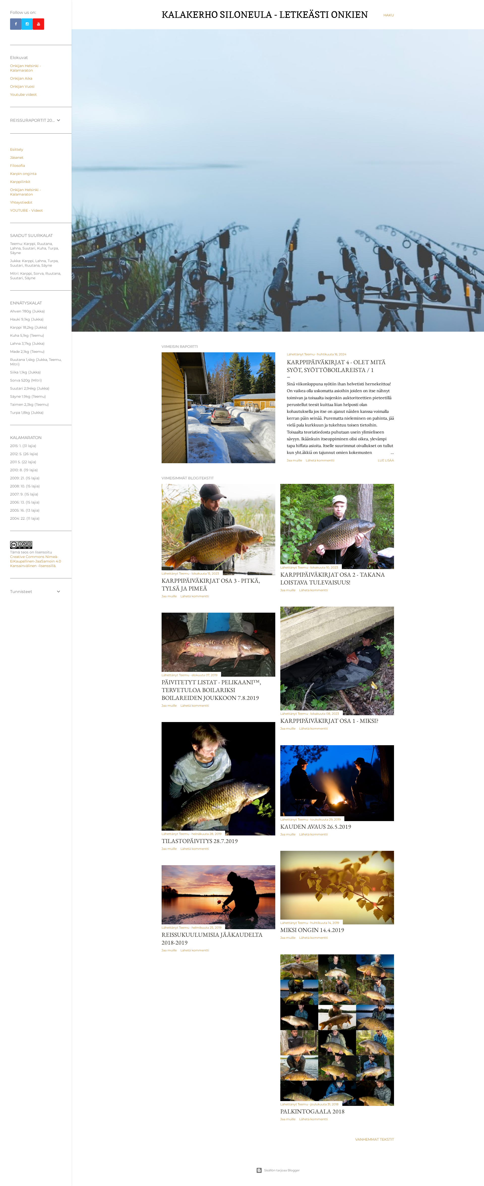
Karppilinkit (20, 181)
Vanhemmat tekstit (374, 1139)
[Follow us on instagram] (27, 24)
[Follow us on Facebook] (15, 24)
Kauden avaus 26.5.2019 (315, 826)
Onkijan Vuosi (22, 86)
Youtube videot (23, 94)
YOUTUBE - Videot (26, 210)
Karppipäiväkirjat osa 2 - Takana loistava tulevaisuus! (332, 578)
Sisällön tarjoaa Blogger (282, 1170)
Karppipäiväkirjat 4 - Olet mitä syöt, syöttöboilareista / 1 (336, 366)
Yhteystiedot (21, 202)
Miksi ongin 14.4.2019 (312, 930)
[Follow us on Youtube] (38, 24)
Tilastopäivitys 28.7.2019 (200, 841)
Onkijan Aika (21, 78)
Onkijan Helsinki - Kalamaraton (25, 68)
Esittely (16, 149)
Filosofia (17, 165)
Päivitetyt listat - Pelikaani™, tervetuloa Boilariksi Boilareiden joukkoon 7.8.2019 (211, 690)
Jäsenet (16, 157)
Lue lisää (386, 460)
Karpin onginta (23, 173)
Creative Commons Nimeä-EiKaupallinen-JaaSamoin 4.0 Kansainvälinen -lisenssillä (35, 561)
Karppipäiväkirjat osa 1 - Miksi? (329, 721)
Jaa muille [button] (294, 460)
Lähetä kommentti (320, 460)
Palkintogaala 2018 (312, 1111)
